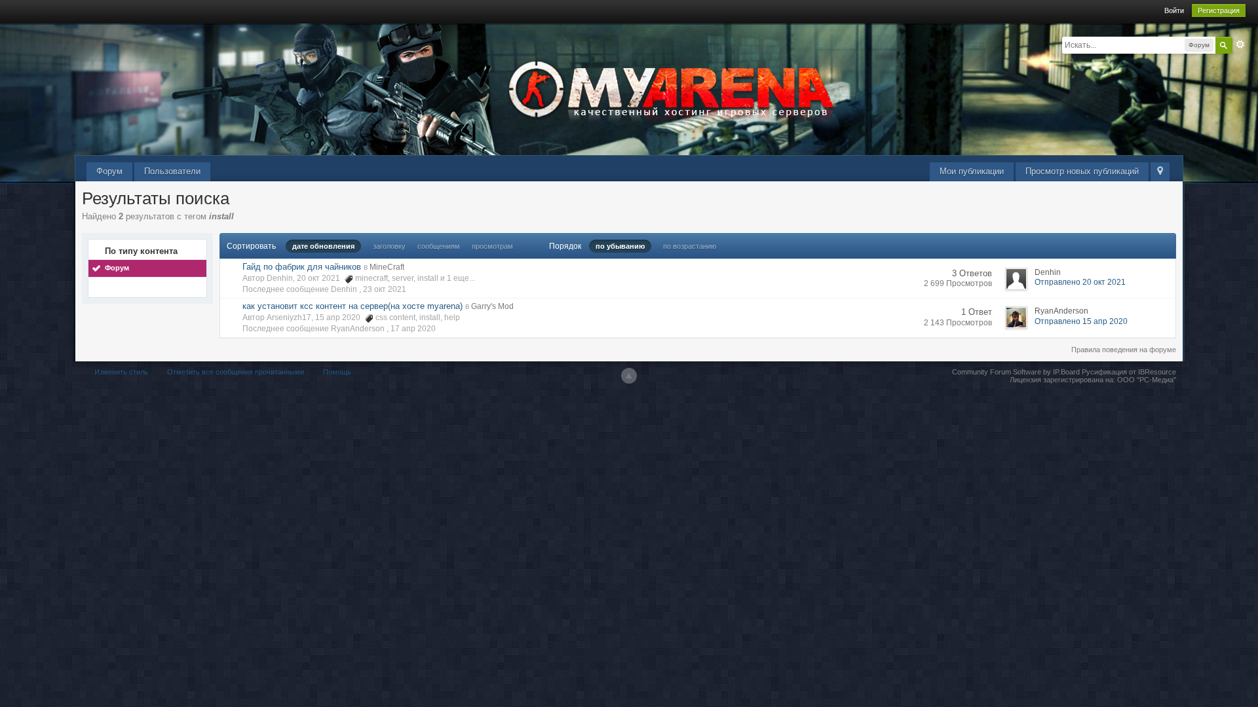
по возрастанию (689, 246)
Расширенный (1240, 44)
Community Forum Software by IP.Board (1016, 372)
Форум (109, 171)
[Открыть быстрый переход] (1160, 171)
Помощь (337, 372)
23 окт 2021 (384, 289)
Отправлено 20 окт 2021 (1080, 282)
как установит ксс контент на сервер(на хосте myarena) (352, 306)
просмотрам (492, 246)
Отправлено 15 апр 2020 (1081, 321)
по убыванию (620, 246)
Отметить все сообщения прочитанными (235, 372)
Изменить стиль (121, 372)
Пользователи (172, 171)
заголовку (389, 246)
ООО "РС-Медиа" (1146, 380)
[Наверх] (629, 376)
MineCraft (387, 267)
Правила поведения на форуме (1123, 350)
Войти (1174, 10)
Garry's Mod (492, 306)
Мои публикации (972, 171)
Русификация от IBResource (1128, 372)
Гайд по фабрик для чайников (301, 267)
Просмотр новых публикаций (1082, 171)
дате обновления (323, 246)
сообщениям (438, 246)
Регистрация (1219, 10)
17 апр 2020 (413, 328)
